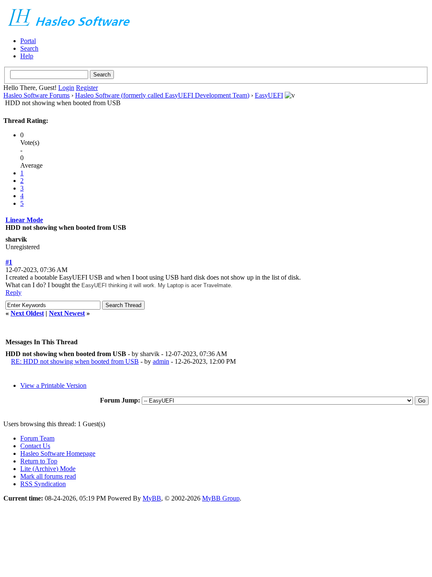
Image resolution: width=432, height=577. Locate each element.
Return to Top (38, 461)
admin (161, 361)
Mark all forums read (48, 476)
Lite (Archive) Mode (48, 468)
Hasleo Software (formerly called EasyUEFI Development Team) (162, 95)
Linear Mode (24, 219)
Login (66, 87)
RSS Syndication (43, 483)
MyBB (152, 498)
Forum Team (37, 438)
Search (29, 48)
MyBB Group (221, 498)
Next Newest (67, 313)
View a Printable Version (53, 385)
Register (87, 87)
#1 (8, 262)
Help (26, 56)
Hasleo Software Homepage (57, 453)
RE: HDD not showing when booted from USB (75, 361)
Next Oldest (27, 313)
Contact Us (35, 445)
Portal (28, 40)
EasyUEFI (269, 95)
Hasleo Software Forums (36, 95)
